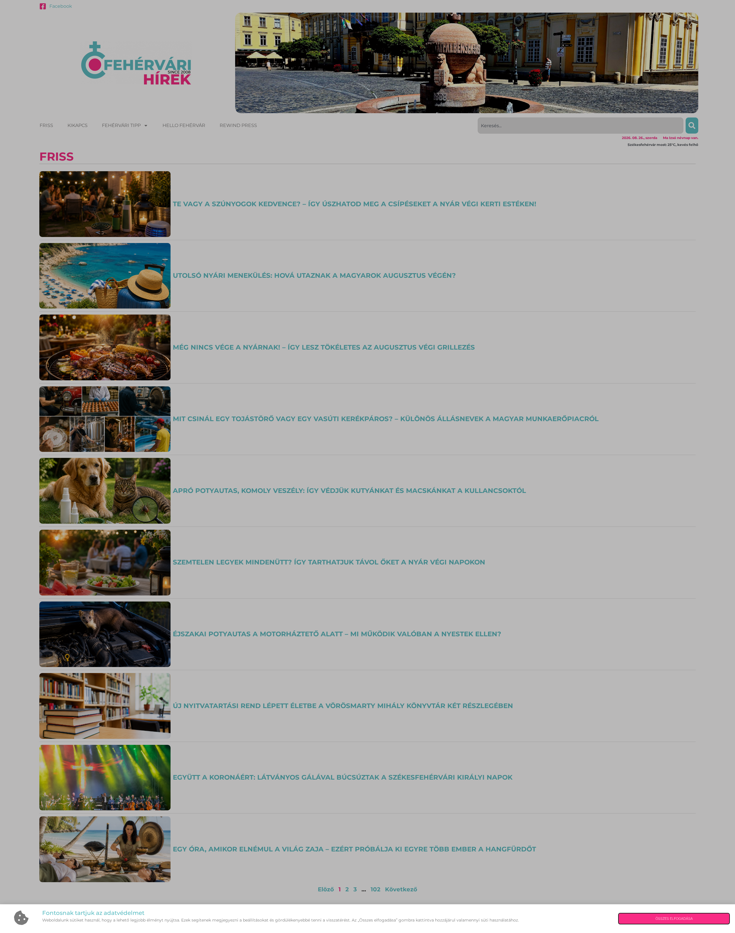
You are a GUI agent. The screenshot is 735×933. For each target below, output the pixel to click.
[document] (367, 466)
